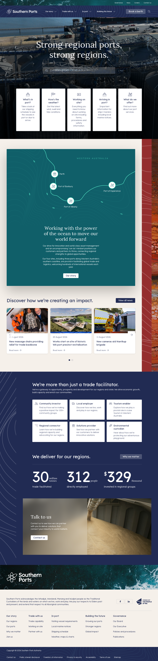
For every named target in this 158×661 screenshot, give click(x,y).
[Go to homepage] (24, 577)
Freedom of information (53, 657)
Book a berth (136, 11)
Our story (71, 275)
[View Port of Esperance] (112, 185)
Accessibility (91, 657)
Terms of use (105, 657)
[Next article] (131, 335)
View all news (125, 300)
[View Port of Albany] (70, 200)
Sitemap (117, 657)
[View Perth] (54, 174)
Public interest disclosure (30, 657)
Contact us (39, 537)
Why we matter (131, 456)
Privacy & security (74, 657)
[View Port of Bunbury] (53, 186)
